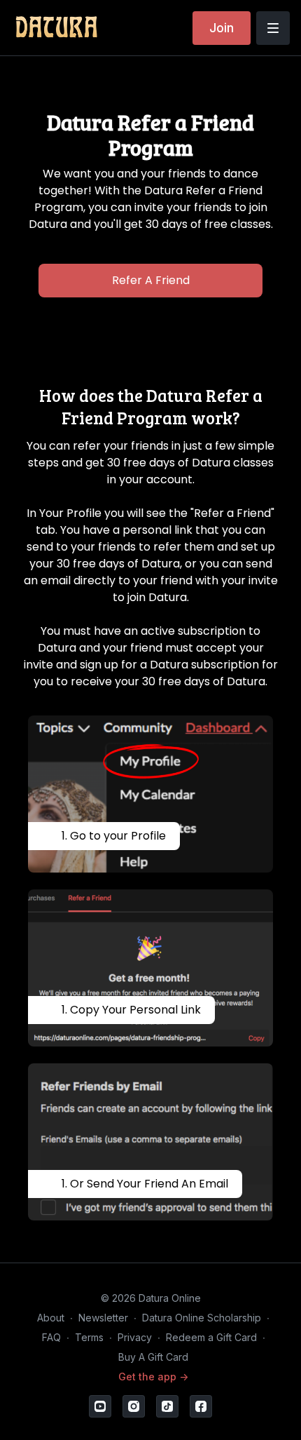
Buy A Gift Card (153, 1357)
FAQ (51, 1337)
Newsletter (103, 1318)
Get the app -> (153, 1376)
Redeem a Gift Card (211, 1337)
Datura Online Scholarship (201, 1318)
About (50, 1318)
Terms (89, 1337)
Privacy (135, 1337)
